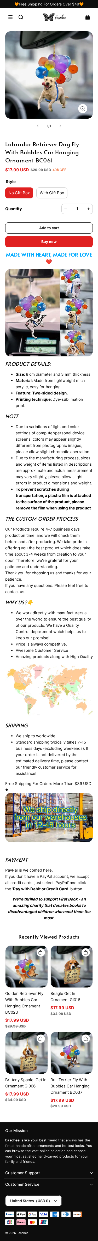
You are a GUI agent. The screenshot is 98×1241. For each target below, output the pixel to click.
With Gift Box (52, 192)
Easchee (22, 1233)
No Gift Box (19, 192)
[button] (10, 17)
